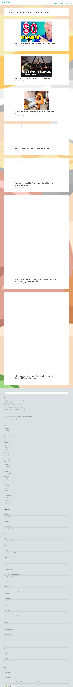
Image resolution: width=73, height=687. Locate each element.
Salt (5, 639)
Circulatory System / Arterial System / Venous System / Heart (17, 543)
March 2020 (7, 459)
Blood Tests (7, 521)
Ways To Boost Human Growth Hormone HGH (35, 43)
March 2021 (6, 435)
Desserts (6, 550)
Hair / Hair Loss (7, 588)
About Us (69, 3)
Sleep (5, 646)
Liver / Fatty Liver (8, 610)
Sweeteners (6, 653)
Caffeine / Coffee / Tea (9, 528)
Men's (5, 617)
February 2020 (7, 461)
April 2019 (6, 485)
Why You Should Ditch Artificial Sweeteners (13, 404)
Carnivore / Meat (8, 535)
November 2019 (7, 468)
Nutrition (6, 622)
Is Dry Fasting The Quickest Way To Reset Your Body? (20, 416)
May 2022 (6, 425)
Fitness (6, 581)
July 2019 (6, 478)
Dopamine (6, 559)
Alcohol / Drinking (8, 511)
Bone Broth (6, 523)
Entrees (6, 567)
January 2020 (7, 464)
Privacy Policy (37, 681)
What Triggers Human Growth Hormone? (33, 148)
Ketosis (6, 603)
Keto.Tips (6, 2)
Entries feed (7, 672)
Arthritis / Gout (7, 516)
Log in (5, 670)
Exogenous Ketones (8, 569)
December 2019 (7, 466)
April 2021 (6, 433)
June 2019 (6, 481)
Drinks (5, 562)
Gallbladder (6, 583)
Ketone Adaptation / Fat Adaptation (11, 600)
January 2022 (7, 428)
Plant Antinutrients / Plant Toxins (11, 631)
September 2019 (7, 473)
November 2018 (7, 497)
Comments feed (7, 674)
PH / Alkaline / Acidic (9, 629)
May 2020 (6, 454)
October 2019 (7, 471)
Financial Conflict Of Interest (10, 579)
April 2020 (6, 457)
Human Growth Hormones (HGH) (11, 591)
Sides (5, 641)
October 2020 (7, 442)
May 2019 (6, 483)
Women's (6, 663)
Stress (5, 648)
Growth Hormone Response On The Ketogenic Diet (35, 112)
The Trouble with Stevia (9, 402)
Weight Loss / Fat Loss (9, 660)
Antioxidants (7, 514)
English (9, 686)
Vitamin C (6, 658)
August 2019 (7, 476)
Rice (5, 636)
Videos (5, 655)
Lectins (6, 605)
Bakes (5, 519)
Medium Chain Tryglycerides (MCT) (12, 615)
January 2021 (7, 437)
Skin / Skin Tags (7, 643)
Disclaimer (30, 681)
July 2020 (6, 449)
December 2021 (7, 430)
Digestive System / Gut (9, 557)
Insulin (6, 595)
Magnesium (7, 612)
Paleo (5, 627)
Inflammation (7, 593)
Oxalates (6, 624)
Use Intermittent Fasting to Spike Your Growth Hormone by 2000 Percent (35, 280)
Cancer (5, 533)
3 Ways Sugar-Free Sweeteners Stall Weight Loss (14, 407)
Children (6, 538)
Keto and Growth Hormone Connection (32, 78)
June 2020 (6, 452)
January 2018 (7, 505)
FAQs (5, 571)
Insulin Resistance (8, 598)
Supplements (7, 651)
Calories (6, 531)
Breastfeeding (7, 526)
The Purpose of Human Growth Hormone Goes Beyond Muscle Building (35, 377)
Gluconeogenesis (8, 586)
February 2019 (7, 490)
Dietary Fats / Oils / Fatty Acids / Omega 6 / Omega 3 (15, 555)
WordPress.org (7, 677)
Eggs (5, 564)
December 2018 (7, 495)
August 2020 (7, 447)
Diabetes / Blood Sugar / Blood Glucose (12, 552)
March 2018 (6, 502)
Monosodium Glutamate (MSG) (11, 619)
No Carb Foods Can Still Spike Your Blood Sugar (14, 409)
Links (62, 3)
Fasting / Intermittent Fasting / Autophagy (13, 574)
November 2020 (7, 440)
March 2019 (6, 488)
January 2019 (7, 493)
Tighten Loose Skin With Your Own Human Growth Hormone (34, 184)
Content (55, 3)
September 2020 (7, 445)
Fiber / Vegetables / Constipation (11, 576)
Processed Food (7, 634)
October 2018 (7, 500)
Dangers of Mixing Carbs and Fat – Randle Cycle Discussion (17, 400)
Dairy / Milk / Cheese (8, 547)
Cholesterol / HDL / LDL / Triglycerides (12, 540)
